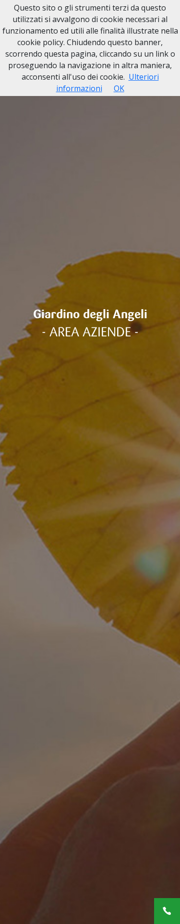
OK (119, 88)
